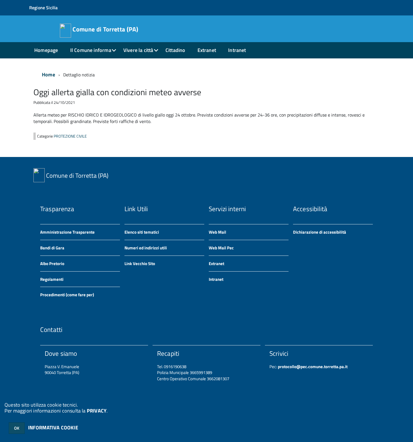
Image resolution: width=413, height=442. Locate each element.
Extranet (207, 50)
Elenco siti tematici (141, 232)
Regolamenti (51, 279)
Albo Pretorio (52, 263)
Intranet (237, 50)
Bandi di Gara (52, 248)
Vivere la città (138, 50)
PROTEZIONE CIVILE (70, 136)
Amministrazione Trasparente (67, 232)
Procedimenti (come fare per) (67, 294)
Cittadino (175, 50)
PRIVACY (96, 410)
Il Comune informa (90, 50)
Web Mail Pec (221, 248)
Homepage (46, 50)
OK (16, 428)
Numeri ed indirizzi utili (145, 248)
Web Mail (217, 232)
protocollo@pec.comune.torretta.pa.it (312, 366)
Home (48, 74)
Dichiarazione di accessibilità (319, 232)
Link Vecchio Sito (139, 263)
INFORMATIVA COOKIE (53, 427)
